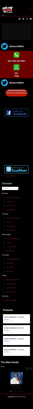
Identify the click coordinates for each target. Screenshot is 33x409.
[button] (9, 391)
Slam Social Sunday (11, 300)
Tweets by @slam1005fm (9, 175)
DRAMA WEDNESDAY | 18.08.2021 (14, 339)
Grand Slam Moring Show (13, 197)
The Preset (9, 201)
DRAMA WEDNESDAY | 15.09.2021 (14, 317)
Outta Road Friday (11, 283)
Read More (6, 319)
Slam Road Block (10, 209)
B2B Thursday (10, 263)
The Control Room (11, 205)
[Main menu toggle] (29, 9)
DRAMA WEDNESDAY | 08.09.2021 (14, 328)
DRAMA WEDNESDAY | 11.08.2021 (14, 349)
